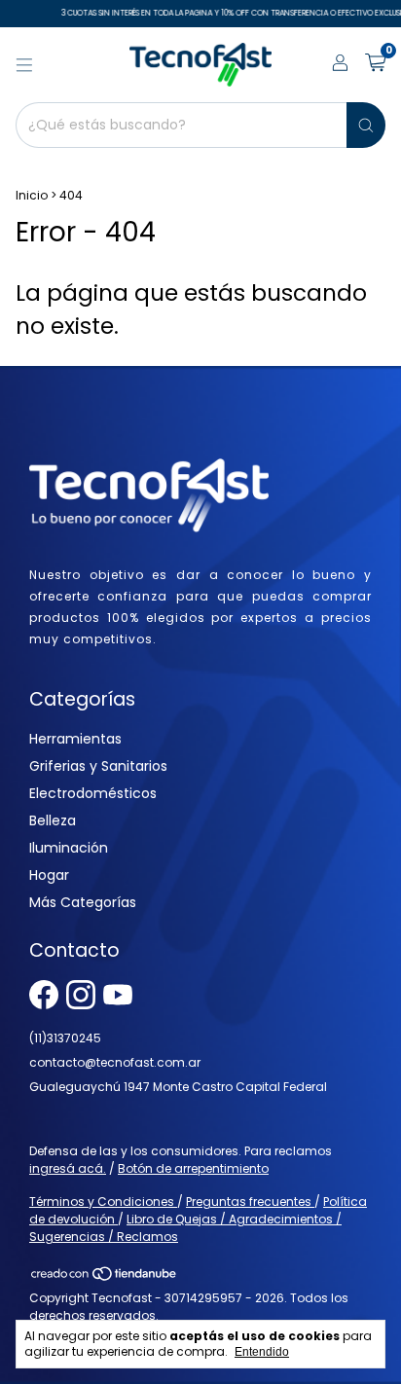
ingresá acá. (67, 1168)
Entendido (262, 1352)
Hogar (49, 875)
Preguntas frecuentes (250, 1201)
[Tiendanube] (104, 1277)
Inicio (32, 195)
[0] (375, 65)
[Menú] (24, 65)
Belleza (52, 820)
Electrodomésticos (93, 793)
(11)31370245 (65, 1038)
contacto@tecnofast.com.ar (114, 1062)
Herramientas (75, 738)
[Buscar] (365, 125)
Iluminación (68, 847)
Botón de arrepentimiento (193, 1168)
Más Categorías (82, 902)
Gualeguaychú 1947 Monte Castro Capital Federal (178, 1086)
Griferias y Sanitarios (98, 766)
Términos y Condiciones (103, 1201)
